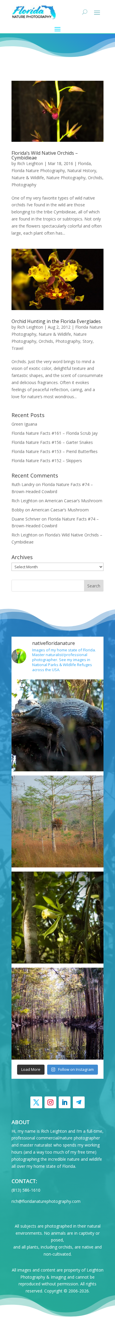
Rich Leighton (30, 163)
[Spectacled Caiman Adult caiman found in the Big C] (58, 725)
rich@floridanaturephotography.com (46, 1201)
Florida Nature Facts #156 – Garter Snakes (52, 442)
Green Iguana (24, 424)
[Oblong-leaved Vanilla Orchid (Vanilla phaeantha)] (58, 918)
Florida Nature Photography (38, 170)
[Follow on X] (36, 1102)
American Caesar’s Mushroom (73, 500)
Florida (84, 163)
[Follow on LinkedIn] (64, 1102)
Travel (17, 348)
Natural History (81, 170)
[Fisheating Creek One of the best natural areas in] (58, 1014)
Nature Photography (66, 177)
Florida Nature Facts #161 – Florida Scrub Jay (55, 433)
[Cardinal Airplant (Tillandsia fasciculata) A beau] (58, 821)
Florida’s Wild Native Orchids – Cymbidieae (45, 155)
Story (88, 341)
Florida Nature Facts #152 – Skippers (47, 460)
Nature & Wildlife (28, 177)
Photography (24, 184)
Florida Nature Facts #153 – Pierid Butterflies (55, 451)
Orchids (95, 177)
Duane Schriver (26, 519)
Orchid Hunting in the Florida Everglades (56, 321)
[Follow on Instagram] (50, 1102)
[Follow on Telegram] (79, 1102)
